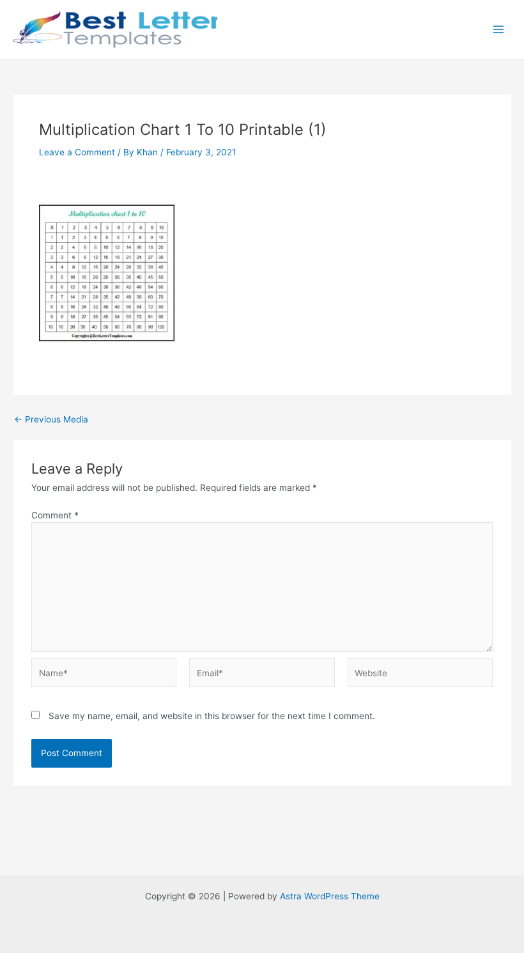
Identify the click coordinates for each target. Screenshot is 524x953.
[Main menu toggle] (499, 30)
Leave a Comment (77, 152)
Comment (55, 515)
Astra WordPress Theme (330, 896)
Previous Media (51, 419)
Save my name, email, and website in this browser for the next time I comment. (212, 716)
